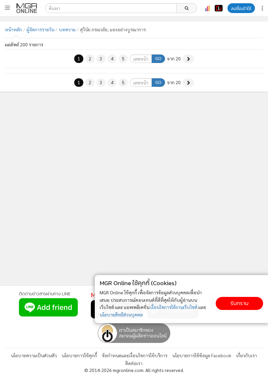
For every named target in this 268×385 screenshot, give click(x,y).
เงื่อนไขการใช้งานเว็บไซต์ (173, 307)
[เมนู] (7, 8)
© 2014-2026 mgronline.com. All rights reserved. (134, 370)
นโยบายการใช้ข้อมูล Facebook (201, 355)
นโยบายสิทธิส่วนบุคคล (121, 314)
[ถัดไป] (188, 58)
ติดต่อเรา (133, 363)
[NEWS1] (219, 8)
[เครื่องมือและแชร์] (263, 8)
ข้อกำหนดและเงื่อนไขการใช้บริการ (134, 355)
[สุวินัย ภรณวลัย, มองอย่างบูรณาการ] (26, 8)
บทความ (67, 29)
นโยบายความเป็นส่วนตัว (34, 355)
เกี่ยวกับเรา (246, 355)
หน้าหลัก (13, 29)
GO (158, 58)
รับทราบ (239, 303)
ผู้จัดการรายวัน (40, 29)
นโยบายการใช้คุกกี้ (79, 355)
